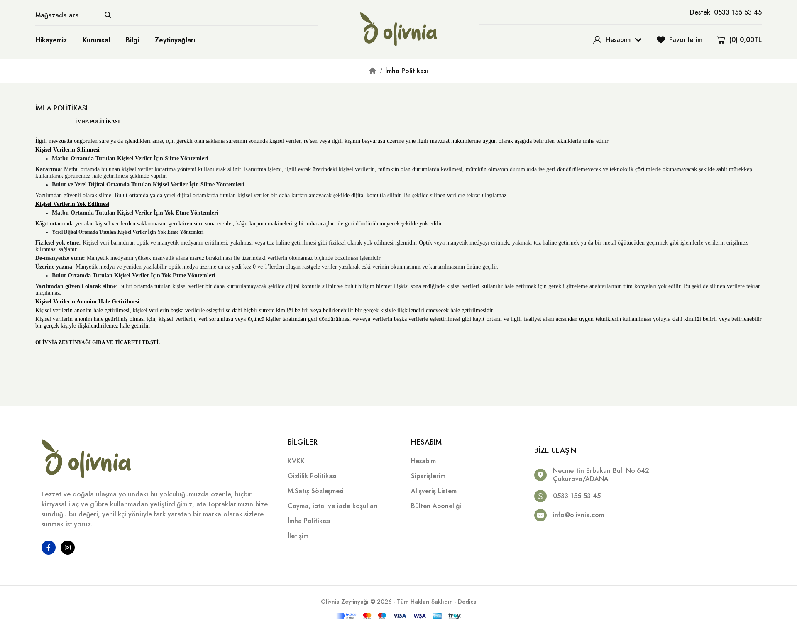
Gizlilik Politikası (312, 476)
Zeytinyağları (175, 40)
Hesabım (423, 461)
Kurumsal (96, 40)
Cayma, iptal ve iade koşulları (333, 506)
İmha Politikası (406, 71)
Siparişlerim (428, 476)
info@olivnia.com (578, 515)
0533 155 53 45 (577, 496)
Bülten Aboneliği (436, 506)
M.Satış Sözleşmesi (316, 491)
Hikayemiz (51, 40)
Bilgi (132, 40)
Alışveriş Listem (434, 491)
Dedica (467, 601)
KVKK (296, 461)
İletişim (298, 536)
